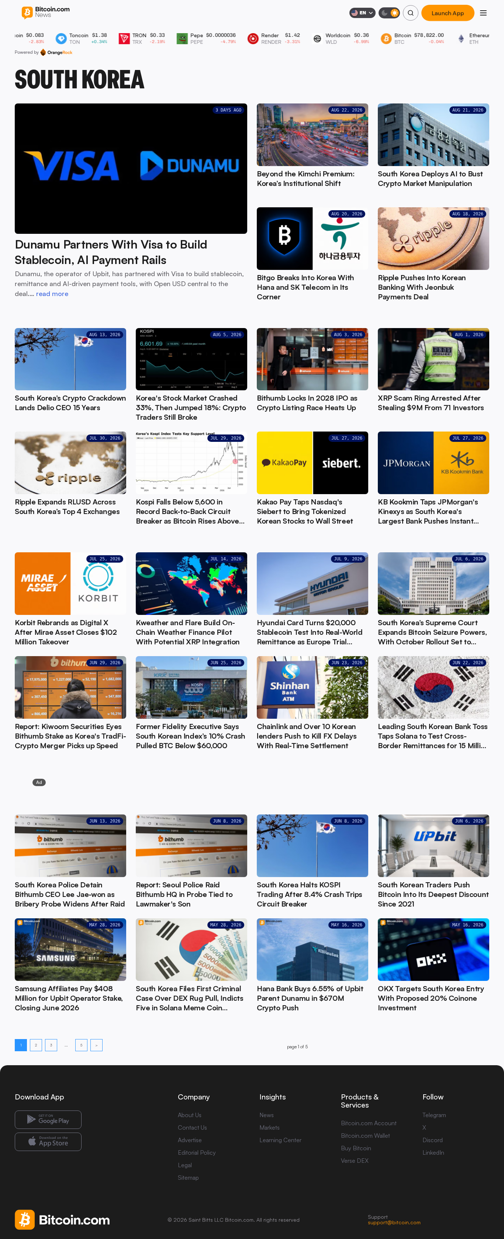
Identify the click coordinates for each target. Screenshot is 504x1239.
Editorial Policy (197, 1152)
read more (52, 293)
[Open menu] (483, 13)
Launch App (448, 13)
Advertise (190, 1140)
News (266, 1115)
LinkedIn (433, 1152)
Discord (432, 1140)
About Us (189, 1115)
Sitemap (188, 1177)
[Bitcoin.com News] (45, 13)
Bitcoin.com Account (369, 1123)
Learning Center (280, 1140)
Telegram (434, 1115)
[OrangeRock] (56, 52)
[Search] (410, 13)
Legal (185, 1165)
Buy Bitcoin (356, 1148)
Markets (269, 1127)
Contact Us (192, 1127)
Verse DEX (355, 1160)
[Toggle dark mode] (389, 12)
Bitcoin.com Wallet (365, 1135)
